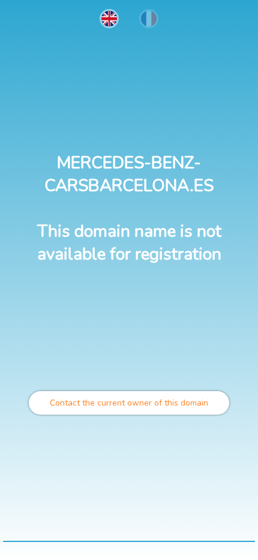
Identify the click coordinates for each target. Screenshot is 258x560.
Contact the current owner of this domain (129, 403)
